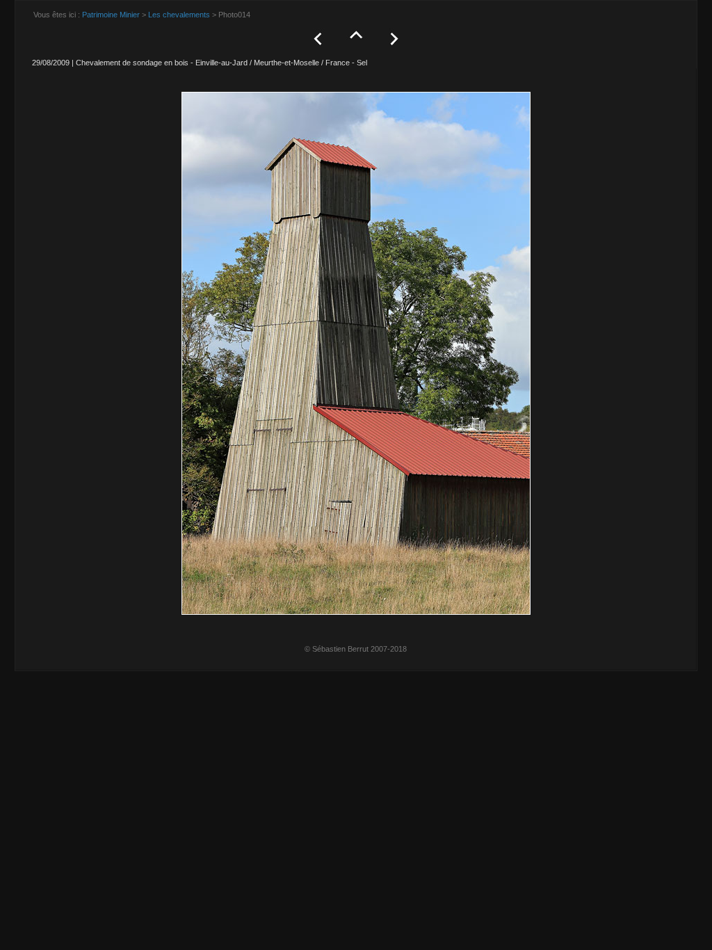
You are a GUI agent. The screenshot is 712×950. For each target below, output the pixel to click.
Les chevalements (179, 14)
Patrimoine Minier (111, 14)
